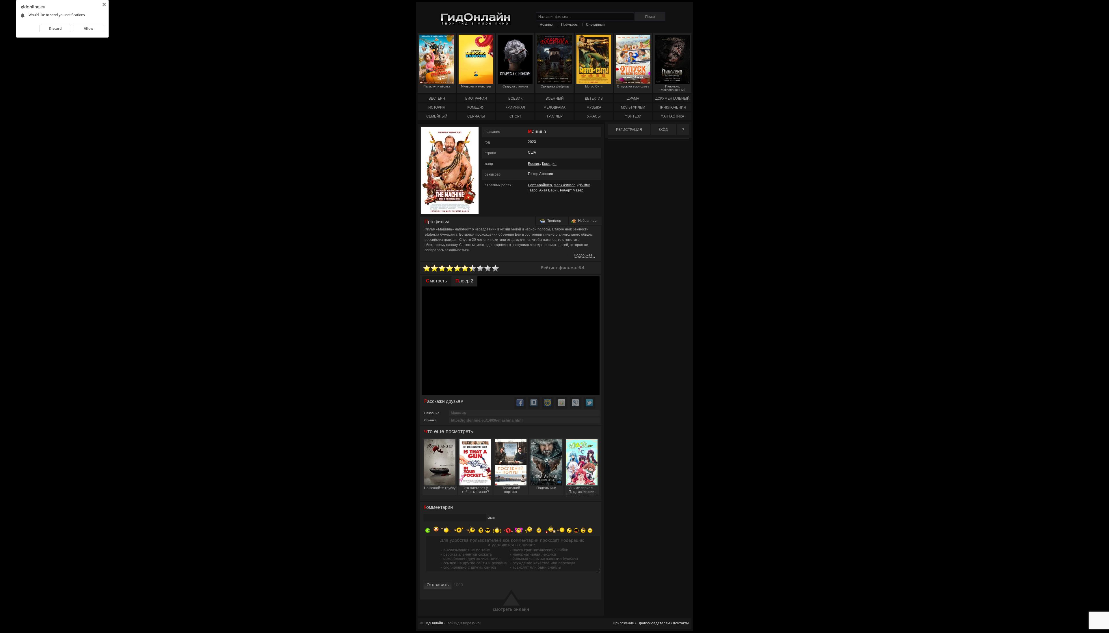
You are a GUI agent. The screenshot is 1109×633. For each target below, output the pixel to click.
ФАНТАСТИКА (672, 116)
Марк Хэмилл (564, 185)
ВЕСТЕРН (437, 98)
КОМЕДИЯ (476, 107)
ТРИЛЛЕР (554, 116)
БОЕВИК (515, 98)
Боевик (533, 164)
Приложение (623, 623)
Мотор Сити (593, 86)
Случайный (595, 25)
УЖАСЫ (594, 116)
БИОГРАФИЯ (476, 98)
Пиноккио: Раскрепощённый (672, 88)
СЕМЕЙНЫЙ (436, 116)
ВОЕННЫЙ (555, 98)
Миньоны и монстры (476, 86)
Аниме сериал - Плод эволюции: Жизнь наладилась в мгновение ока (582, 490)
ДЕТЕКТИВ (594, 98)
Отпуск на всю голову (633, 86)
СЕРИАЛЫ (476, 116)
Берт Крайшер (540, 185)
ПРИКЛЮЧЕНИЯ (672, 107)
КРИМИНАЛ (515, 107)
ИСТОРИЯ (436, 107)
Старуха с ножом (515, 86)
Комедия (549, 164)
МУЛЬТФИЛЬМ (633, 107)
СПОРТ (515, 116)
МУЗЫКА (594, 107)
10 (495, 268)
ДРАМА (633, 98)
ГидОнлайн (434, 623)
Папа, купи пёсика (436, 86)
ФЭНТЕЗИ (633, 116)
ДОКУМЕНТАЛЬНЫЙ (672, 98)
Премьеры (569, 25)
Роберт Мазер (571, 190)
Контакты (681, 623)
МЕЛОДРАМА (554, 107)
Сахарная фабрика (555, 86)
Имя (491, 518)
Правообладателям (653, 623)
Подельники (546, 488)
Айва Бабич (548, 190)
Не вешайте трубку (439, 488)
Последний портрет (511, 490)
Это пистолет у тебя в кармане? (475, 490)
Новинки (547, 25)
